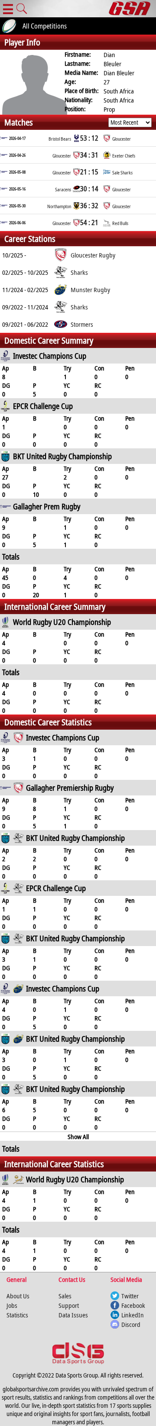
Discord (130, 1324)
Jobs (11, 1305)
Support (68, 1305)
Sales (65, 1295)
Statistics (17, 1314)
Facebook (133, 1305)
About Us (17, 1295)
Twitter (130, 1295)
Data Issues (73, 1314)
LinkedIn (132, 1314)
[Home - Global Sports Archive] (132, 8)
